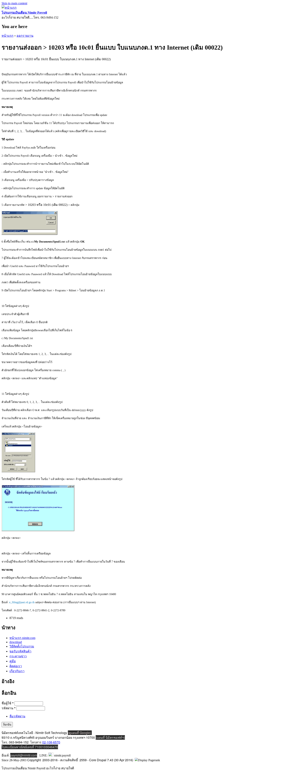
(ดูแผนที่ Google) (80, 732)
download (15, 642)
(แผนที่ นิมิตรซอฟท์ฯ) (110, 737)
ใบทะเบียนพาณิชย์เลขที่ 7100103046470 (30, 747)
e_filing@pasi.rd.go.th (22, 602)
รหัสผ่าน (9, 708)
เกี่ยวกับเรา (16, 671)
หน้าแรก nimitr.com (22, 638)
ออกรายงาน (25, 35)
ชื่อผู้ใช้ (8, 703)
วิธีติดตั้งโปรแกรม (21, 646)
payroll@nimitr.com (23, 755)
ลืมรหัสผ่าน (17, 716)
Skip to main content (14, 3)
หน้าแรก (7, 35)
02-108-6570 (51, 742)
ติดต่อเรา (15, 666)
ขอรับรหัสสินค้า (20, 651)
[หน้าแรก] (9, 7)
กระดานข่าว (18, 656)
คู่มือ (12, 661)
